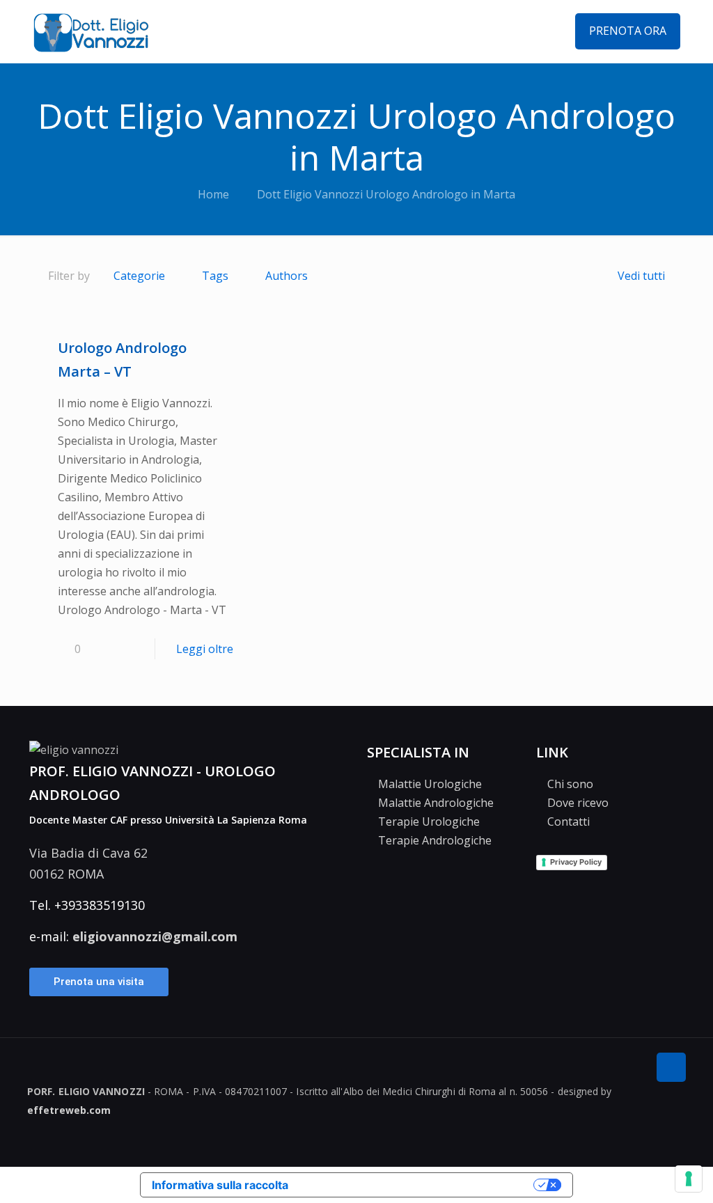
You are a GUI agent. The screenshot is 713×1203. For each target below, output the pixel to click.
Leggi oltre (204, 648)
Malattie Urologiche (428, 784)
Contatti (567, 821)
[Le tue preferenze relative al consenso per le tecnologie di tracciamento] (688, 1178)
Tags (215, 275)
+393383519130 (99, 905)
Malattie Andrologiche (434, 802)
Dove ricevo (576, 802)
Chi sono (568, 784)
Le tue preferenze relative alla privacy (414, 1185)
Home (213, 194)
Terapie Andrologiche (433, 840)
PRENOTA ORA (627, 30)
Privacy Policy (576, 862)
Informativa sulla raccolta (220, 1185)
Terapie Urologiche (427, 821)
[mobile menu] (535, 31)
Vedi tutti (641, 275)
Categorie (139, 275)
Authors (286, 275)
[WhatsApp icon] (661, 1139)
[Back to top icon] (671, 1067)
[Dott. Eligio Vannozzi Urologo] (91, 31)
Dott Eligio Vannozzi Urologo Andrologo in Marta (386, 194)
